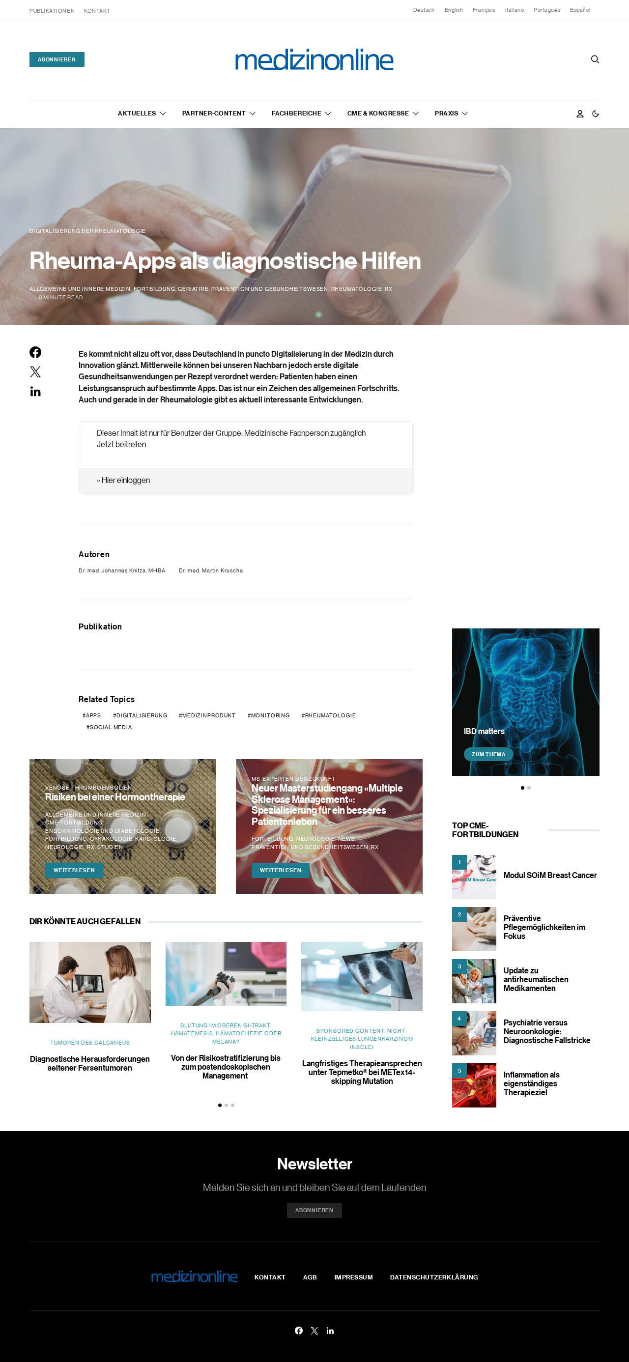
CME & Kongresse (378, 113)
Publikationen (52, 11)
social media (111, 727)
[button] (596, 113)
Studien (110, 847)
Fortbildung (154, 289)
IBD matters (484, 731)
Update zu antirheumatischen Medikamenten (536, 979)
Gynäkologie (111, 839)
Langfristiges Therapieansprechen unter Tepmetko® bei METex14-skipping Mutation (362, 1072)
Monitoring (270, 715)
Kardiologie (155, 839)
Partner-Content (214, 113)
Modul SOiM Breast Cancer (550, 875)
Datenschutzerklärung (434, 1277)
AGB (310, 1277)
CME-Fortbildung (73, 822)
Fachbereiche (296, 113)
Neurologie (64, 847)
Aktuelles (137, 113)
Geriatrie (193, 289)
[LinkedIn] (330, 1330)
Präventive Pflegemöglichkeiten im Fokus (544, 927)
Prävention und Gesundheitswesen (269, 289)
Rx (389, 289)
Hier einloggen (126, 480)
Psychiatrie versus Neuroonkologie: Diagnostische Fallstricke (547, 1031)
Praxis (446, 113)
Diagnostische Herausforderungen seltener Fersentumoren (90, 1063)
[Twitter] (314, 1330)
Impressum (354, 1277)
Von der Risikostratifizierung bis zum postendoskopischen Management (226, 1066)
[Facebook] (299, 1330)
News (346, 839)
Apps (93, 715)
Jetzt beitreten (121, 444)
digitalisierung (141, 715)
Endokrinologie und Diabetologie (102, 831)
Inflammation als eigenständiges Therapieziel (532, 1083)
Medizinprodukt (209, 715)
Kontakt (97, 11)
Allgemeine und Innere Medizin (80, 289)
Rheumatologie (356, 289)
